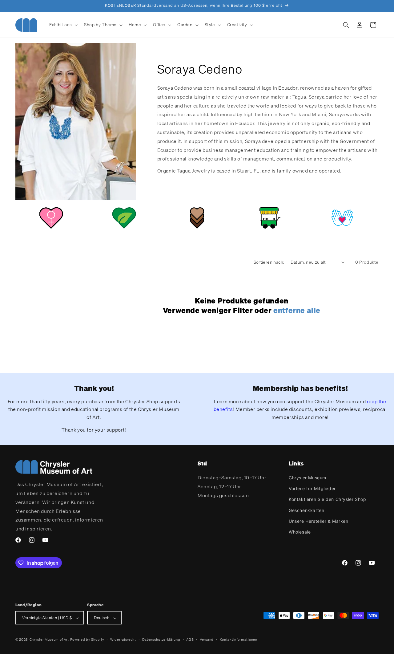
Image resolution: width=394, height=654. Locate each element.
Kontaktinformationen (238, 639)
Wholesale (300, 531)
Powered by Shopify (87, 640)
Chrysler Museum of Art (49, 640)
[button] (63, 24)
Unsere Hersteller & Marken (318, 521)
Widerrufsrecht (123, 639)
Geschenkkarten (306, 510)
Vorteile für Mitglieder (312, 488)
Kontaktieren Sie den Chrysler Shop (327, 499)
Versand (207, 639)
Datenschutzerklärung (161, 639)
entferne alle (296, 310)
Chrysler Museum (307, 477)
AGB (190, 639)
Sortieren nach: (269, 262)
